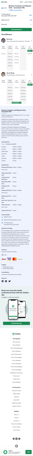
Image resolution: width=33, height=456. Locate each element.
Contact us (16, 420)
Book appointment (16, 29)
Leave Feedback (16, 382)
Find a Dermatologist (16, 366)
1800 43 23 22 (8, 217)
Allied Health (16, 393)
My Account (16, 376)
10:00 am (9, 93)
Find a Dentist (16, 345)
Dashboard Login (16, 403)
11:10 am (23, 96)
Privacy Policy (16, 427)
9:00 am (10, 87)
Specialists (16, 400)
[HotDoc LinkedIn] (16, 439)
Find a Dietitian (16, 360)
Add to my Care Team (16, 10)
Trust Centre (16, 430)
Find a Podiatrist (16, 351)
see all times (15, 102)
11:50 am (9, 96)
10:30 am (23, 90)
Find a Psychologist (16, 357)
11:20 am (16, 56)
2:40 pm (10, 62)
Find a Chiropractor (16, 354)
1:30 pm (16, 87)
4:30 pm (16, 62)
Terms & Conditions (16, 424)
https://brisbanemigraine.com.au (12, 220)
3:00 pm (10, 65)
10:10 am (23, 87)
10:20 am (9, 59)
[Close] (1, 452)
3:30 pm (16, 59)
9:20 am (10, 53)
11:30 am (23, 99)
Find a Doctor (16, 342)
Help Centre (16, 379)
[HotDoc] (4, 2)
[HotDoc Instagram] (19, 439)
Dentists (16, 396)
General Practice (16, 390)
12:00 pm (29, 53)
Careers (16, 417)
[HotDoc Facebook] (13, 439)
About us (16, 414)
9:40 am (10, 56)
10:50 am (23, 93)
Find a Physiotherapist (17, 348)
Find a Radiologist (16, 369)
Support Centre (16, 406)
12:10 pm (9, 99)
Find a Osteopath (16, 363)
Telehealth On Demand (16, 373)
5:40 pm (3, 53)
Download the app (17, 323)
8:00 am (16, 53)
